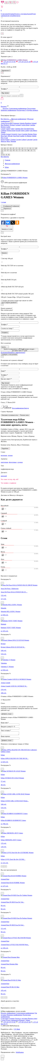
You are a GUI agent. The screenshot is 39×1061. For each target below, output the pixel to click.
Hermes (30, 134)
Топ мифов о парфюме (8, 483)
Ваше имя (5, 722)
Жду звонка (5, 93)
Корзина (4, 104)
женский (4, 476)
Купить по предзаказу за (19, 349)
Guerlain (25, 134)
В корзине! (13, 352)
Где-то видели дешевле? (9, 302)
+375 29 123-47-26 (24, 62)
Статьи (11, 15)
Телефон (4, 89)
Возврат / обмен (24, 1020)
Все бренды (5, 156)
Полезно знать (24, 415)
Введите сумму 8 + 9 (8, 726)
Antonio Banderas (25, 123)
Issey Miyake (8, 136)
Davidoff (27, 129)
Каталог (5, 108)
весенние (4, 455)
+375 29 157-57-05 (9, 62)
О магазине (5, 14)
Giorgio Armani (6, 134)
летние (10, 455)
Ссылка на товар (7, 328)
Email (3, 371)
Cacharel (18, 125)
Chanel (8, 129)
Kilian (7, 139)
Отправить (5, 332)
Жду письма (5, 383)
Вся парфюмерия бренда (20, 408)
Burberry (7, 125)
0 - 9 (3, 154)
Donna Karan (11, 130)
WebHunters (20, 1052)
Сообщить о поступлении (9, 354)
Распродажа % (22, 110)
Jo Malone (28, 136)
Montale (13, 141)
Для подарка (31, 108)
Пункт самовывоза (12, 1020)
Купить (4, 347)
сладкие (20, 462)
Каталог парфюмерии (8, 1013)
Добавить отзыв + (7, 714)
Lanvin (35, 139)
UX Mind (17, 1029)
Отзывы (11, 14)
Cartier (8, 127)
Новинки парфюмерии (8, 110)
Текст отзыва (6, 730)
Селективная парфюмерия (18, 108)
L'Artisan (13, 139)
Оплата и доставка (20, 14)
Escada (18, 130)
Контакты (17, 15)
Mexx (8, 141)
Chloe (12, 129)
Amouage (16, 123)
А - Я (7, 154)
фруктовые (12, 462)
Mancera (3, 141)
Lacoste (18, 139)
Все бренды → (6, 119)
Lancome (29, 139)
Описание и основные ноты (10, 415)
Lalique (23, 139)
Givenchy (14, 134)
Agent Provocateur (7, 123)
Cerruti (3, 129)
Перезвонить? (6, 70)
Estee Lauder (25, 130)
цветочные (4, 462)
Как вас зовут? (6, 379)
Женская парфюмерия (18, 119)
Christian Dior (19, 129)
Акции (29, 14)
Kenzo (3, 139)
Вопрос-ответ (32, 1018)
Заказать (4, 253)
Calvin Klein (25, 125)
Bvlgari (12, 125)
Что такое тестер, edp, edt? (9, 479)
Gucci (20, 134)
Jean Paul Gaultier (19, 136)
